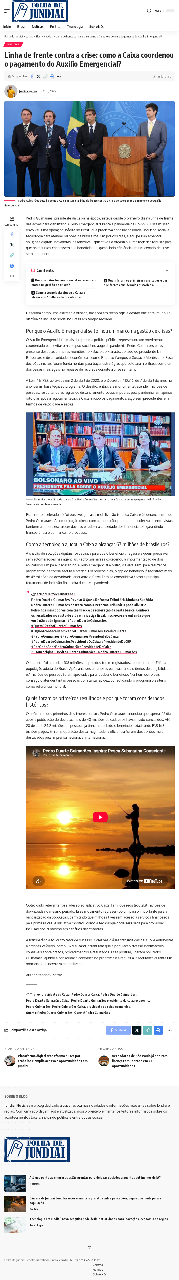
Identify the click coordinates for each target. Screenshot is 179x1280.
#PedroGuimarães (45, 636)
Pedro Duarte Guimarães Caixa (47, 1000)
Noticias (13, 44)
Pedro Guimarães (38, 1006)
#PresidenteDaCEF (116, 641)
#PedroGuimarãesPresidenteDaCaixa (89, 636)
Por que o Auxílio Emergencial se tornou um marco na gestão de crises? (63, 282)
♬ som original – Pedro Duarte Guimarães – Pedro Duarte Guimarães (84, 652)
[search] (149, 11)
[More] (59, 76)
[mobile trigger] (8, 11)
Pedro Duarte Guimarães (118, 994)
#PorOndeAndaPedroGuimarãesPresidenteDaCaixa (71, 647)
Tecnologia (36, 1225)
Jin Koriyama (28, 91)
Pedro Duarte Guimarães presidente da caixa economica (111, 1000)
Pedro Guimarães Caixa (68, 1006)
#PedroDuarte (114, 631)
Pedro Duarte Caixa (85, 994)
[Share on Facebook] (32, 76)
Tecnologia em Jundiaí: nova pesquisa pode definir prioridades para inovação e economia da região (98, 1219)
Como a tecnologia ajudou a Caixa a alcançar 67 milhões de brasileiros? (58, 295)
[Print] (52, 76)
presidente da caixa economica (108, 1006)
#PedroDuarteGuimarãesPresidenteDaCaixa (66, 641)
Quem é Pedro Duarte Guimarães (49, 1013)
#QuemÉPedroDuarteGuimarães (56, 626)
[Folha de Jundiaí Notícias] (40, 11)
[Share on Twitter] (38, 76)
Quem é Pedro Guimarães (92, 1013)
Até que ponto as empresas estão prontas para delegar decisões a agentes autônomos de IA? (95, 1177)
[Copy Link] (45, 76)
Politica (34, 1209)
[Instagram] (89, 1248)
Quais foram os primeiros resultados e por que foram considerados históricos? (135, 283)
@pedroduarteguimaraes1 (53, 594)
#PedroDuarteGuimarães (87, 620)
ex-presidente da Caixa (53, 994)
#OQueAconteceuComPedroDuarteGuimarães (67, 631)
